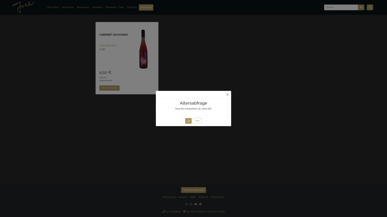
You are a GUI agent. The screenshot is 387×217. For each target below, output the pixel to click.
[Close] (227, 94)
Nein (197, 120)
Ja (188, 120)
